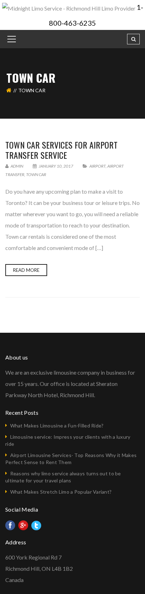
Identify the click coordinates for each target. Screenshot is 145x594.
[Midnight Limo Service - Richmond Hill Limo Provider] (69, 7)
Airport (97, 166)
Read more (26, 270)
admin (16, 166)
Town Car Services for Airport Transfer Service (61, 149)
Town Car (36, 174)
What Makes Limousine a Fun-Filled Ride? (57, 426)
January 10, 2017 (56, 166)
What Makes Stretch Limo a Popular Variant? (61, 492)
